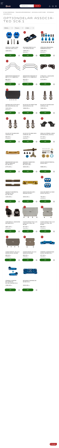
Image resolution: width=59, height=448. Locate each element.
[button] (2, 3)
